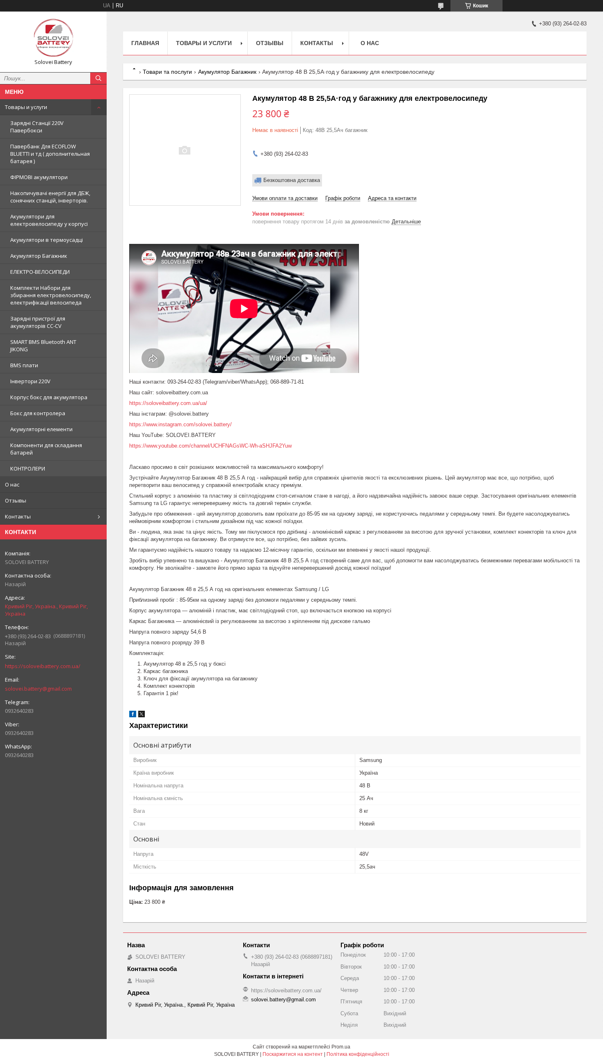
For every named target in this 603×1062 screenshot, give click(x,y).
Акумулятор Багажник (38, 255)
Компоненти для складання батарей (46, 448)
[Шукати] (98, 78)
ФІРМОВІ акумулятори (39, 177)
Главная (145, 43)
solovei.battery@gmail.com (38, 688)
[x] (141, 715)
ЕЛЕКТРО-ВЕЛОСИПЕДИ (40, 271)
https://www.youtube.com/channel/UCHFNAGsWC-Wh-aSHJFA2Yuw (210, 446)
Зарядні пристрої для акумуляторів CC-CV (37, 322)
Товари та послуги (167, 71)
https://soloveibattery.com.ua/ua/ (168, 403)
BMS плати (24, 365)
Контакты (18, 516)
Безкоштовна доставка (291, 180)
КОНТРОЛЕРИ (27, 468)
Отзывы (15, 500)
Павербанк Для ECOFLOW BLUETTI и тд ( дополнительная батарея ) (50, 154)
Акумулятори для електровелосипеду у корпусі (49, 220)
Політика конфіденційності (358, 1054)
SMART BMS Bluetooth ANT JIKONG (43, 345)
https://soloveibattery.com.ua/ (42, 666)
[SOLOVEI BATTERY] (53, 38)
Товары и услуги (26, 107)
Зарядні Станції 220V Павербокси (37, 126)
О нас (12, 484)
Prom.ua (340, 1047)
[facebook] (132, 715)
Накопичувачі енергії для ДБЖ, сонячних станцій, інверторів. (50, 196)
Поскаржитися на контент (293, 1054)
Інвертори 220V (30, 381)
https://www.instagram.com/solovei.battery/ (180, 424)
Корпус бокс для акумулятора (48, 397)
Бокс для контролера (37, 413)
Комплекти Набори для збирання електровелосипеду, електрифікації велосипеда (50, 295)
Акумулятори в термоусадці (46, 239)
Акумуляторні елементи (41, 429)
